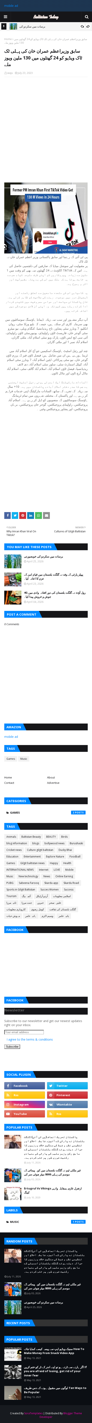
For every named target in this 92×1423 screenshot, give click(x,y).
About (51, 777)
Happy (54, 863)
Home (8, 39)
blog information (16, 843)
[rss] (24, 1095)
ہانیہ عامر (30, 916)
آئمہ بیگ (26, 896)
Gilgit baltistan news (32, 863)
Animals (11, 837)
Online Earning (64, 876)
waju (10, 73)
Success (68, 889)
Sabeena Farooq (29, 883)
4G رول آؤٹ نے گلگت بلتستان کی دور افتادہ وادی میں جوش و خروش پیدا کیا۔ (55, 595)
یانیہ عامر (64, 916)
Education (12, 856)
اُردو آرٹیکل (42, 896)
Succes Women (49, 889)
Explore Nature (55, 856)
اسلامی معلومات (62, 896)
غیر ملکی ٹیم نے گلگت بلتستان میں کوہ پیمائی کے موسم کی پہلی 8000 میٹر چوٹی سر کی (52, 1172)
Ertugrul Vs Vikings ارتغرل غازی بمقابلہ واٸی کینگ (53, 1190)
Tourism (11, 896)
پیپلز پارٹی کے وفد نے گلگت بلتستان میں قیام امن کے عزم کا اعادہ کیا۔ (53, 577)
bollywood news (54, 843)
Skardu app (51, 883)
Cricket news (14, 850)
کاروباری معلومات (16, 909)
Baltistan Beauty (31, 837)
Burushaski (76, 843)
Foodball (75, 856)
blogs (35, 843)
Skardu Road (71, 883)
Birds (64, 837)
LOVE (57, 870)
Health (67, 863)
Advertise (53, 783)
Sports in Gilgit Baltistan (20, 889)
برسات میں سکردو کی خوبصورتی (43, 556)
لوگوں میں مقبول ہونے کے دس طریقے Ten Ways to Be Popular (55, 1390)
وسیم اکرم (47, 916)
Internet (43, 870)
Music (23, 759)
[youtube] (24, 1113)
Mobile (69, 870)
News (46, 876)
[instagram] (24, 1104)
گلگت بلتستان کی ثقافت (62, 909)
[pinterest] (67, 1095)
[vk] (67, 1104)
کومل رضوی (37, 909)
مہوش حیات (13, 916)
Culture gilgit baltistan (40, 850)
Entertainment (32, 856)
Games (10, 759)
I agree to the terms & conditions (30, 1039)
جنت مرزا (27, 903)
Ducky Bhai (65, 850)
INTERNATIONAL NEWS (20, 870)
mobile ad (11, 6)
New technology (28, 876)
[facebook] (24, 1085)
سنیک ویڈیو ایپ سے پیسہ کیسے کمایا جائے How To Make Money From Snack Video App (54, 1351)
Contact (9, 783)
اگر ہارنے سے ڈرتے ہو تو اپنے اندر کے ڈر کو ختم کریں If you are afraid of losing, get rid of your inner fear (55, 1371)
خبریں (40, 903)
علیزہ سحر (55, 903)
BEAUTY (51, 837)
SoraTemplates (33, 1413)
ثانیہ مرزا (11, 903)
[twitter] (67, 1085)
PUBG (9, 883)
